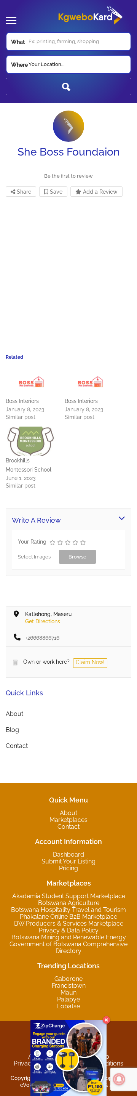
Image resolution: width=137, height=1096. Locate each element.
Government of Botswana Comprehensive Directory (68, 947)
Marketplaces (68, 819)
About (14, 713)
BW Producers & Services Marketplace (68, 923)
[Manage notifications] (119, 1079)
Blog (12, 729)
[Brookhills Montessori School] (31, 441)
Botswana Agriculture (68, 903)
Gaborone (68, 978)
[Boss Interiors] (31, 381)
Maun (68, 992)
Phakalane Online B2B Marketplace (68, 916)
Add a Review (99, 192)
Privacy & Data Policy (69, 930)
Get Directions (42, 621)
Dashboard (68, 854)
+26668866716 (42, 638)
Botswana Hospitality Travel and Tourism (68, 909)
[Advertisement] (68, 266)
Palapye (68, 999)
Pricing (68, 868)
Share (23, 192)
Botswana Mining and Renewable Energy (68, 937)
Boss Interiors (22, 401)
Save (55, 192)
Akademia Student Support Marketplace (68, 896)
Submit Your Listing (68, 861)
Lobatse (68, 1006)
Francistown (69, 985)
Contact (17, 745)
